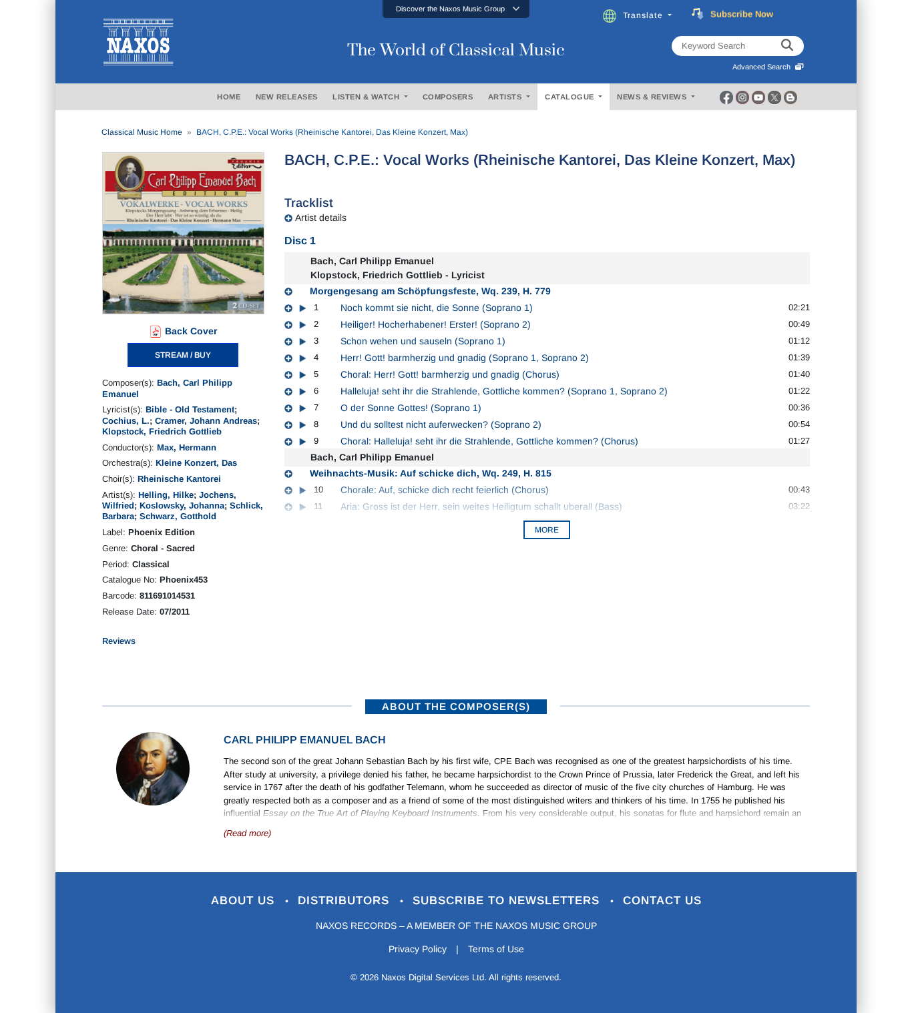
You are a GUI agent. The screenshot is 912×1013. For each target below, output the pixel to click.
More (547, 530)
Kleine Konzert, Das (196, 463)
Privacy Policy (418, 949)
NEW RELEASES (287, 97)
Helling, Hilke (166, 495)
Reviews (119, 641)
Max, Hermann (186, 447)
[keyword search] (787, 46)
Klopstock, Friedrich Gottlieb (162, 431)
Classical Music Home (141, 132)
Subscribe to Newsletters (508, 900)
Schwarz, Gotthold (178, 516)
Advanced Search (763, 67)
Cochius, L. (126, 421)
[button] (456, 9)
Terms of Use (496, 949)
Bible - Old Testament (190, 409)
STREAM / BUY (183, 355)
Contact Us (662, 900)
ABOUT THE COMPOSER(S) (456, 706)
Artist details (321, 217)
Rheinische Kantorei (179, 479)
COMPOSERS (448, 97)
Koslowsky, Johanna (182, 505)
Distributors (345, 900)
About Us (244, 900)
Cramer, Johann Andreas (206, 421)
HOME (228, 97)
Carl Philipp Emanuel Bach (305, 739)
